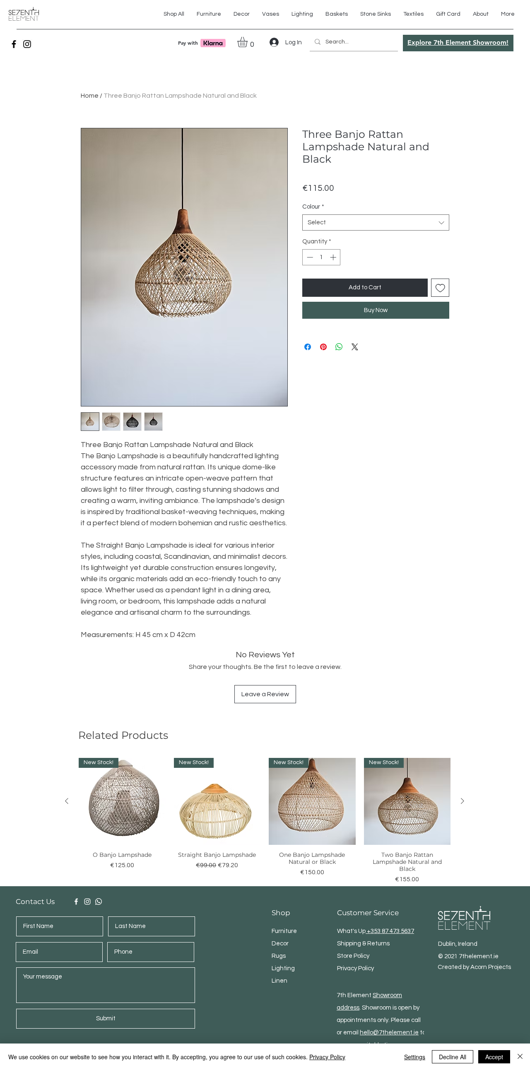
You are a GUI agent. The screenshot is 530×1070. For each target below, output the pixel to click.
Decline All (452, 1057)
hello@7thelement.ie (389, 1032)
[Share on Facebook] (308, 347)
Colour (313, 207)
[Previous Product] (67, 801)
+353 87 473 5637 (390, 931)
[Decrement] (309, 257)
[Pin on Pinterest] (323, 347)
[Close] (520, 1056)
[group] (264, 821)
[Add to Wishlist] (440, 288)
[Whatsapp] (98, 901)
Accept (494, 1057)
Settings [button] (414, 1057)
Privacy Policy (327, 1057)
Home (90, 95)
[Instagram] (27, 44)
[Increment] (334, 257)
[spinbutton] (321, 257)
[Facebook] (14, 44)
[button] (413, 14)
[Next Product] (462, 801)
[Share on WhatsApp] (339, 347)
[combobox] (375, 222)
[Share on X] (355, 347)
